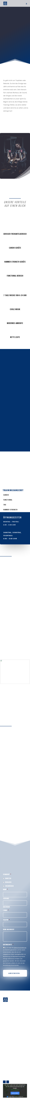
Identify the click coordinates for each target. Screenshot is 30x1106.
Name (5, 889)
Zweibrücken (9, 886)
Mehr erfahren (15, 1090)
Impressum (7, 1070)
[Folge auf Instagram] (4, 1082)
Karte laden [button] (15, 1093)
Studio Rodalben (9, 1053)
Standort (7, 874)
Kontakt (6, 1066)
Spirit (5, 1046)
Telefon (6, 920)
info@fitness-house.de (11, 1013)
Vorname (6, 898)
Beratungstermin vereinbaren (14, 986)
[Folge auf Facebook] (7, 1082)
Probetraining (8, 1063)
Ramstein (8, 878)
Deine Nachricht (8, 929)
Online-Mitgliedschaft (11, 1059)
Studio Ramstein (9, 1049)
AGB (4, 1076)
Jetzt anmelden (13, 127)
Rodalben (8, 882)
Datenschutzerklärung (20, 947)
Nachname (6, 907)
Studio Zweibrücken (10, 1056)
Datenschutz (8, 945)
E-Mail (6, 910)
